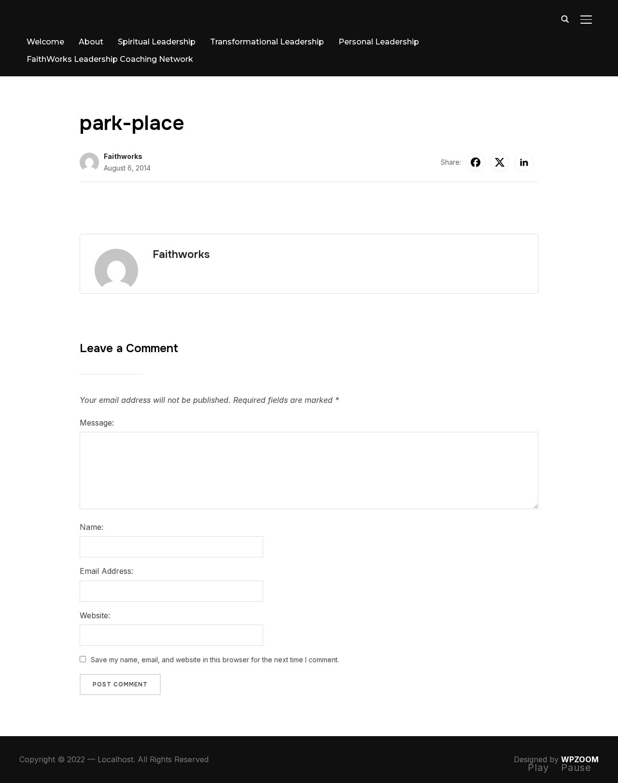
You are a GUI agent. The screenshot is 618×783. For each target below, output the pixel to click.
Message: (97, 422)
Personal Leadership (378, 41)
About (91, 41)
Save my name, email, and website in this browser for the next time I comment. (215, 659)
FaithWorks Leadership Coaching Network (110, 59)
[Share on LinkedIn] (524, 162)
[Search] (565, 18)
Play (538, 767)
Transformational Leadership (267, 41)
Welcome (45, 41)
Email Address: (106, 571)
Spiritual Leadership (157, 41)
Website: (95, 615)
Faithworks (123, 156)
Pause (576, 767)
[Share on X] (499, 162)
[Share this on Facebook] (475, 162)
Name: (91, 527)
